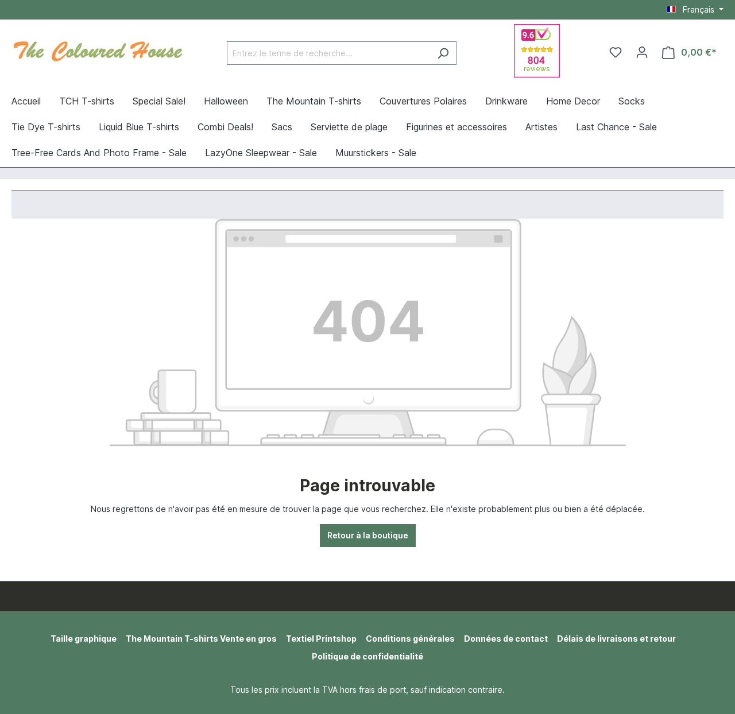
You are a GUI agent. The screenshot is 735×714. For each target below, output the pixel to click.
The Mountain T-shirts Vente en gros (201, 638)
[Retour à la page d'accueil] (97, 50)
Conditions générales (410, 638)
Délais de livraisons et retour (616, 638)
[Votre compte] (642, 52)
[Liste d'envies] (615, 52)
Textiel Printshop (321, 638)
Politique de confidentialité (367, 656)
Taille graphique (84, 638)
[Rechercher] (443, 53)
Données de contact (506, 638)
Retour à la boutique (367, 535)
